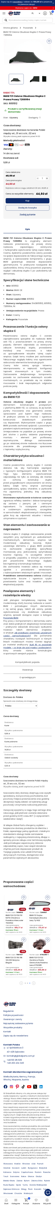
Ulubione (36, 1203)
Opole (18, 1185)
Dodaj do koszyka (27, 207)
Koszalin (37, 1189)
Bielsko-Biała (9, 1180)
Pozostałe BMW (10, 618)
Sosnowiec (14, 1176)
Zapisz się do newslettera (15, 1035)
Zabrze (19, 1180)
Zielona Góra (36, 1180)
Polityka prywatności (13, 1015)
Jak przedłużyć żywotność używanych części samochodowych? (27, 634)
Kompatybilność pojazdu (27, 662)
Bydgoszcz (33, 1168)
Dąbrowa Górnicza (11, 1189)
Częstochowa (27, 1172)
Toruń (5, 1176)
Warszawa (8, 1164)
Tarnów (46, 1189)
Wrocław (26, 1164)
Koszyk (26, 1201)
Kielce (23, 1176)
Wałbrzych (28, 1193)
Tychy (25, 1185)
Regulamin (8, 1011)
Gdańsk (6, 1168)
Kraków (17, 1164)
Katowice (7, 1172)
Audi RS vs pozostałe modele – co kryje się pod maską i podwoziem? (27, 646)
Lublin (23, 1168)
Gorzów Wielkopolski (38, 1185)
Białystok (43, 1168)
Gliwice (31, 1176)
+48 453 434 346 (15, 1063)
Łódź (33, 1164)
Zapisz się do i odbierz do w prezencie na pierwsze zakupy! (26, 3)
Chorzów (18, 1193)
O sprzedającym (27, 677)
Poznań (40, 1164)
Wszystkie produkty (12, 1027)
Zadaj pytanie (27, 214)
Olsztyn (39, 1176)
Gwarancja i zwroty (12, 1019)
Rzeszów (46, 1172)
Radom (38, 1172)
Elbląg (23, 1189)
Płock (30, 1189)
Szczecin (16, 1168)
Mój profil (47, 1203)
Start (6, 1203)
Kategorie (16, 1203)
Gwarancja (27, 669)
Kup (27, 200)
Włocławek (8, 1193)
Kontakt (7, 1031)
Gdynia (16, 1172)
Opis (27, 229)
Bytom (27, 1180)
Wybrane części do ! (26, 8)
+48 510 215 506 (14, 1060)
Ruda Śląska (8, 1185)
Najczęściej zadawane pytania (18, 1023)
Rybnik (47, 1180)
